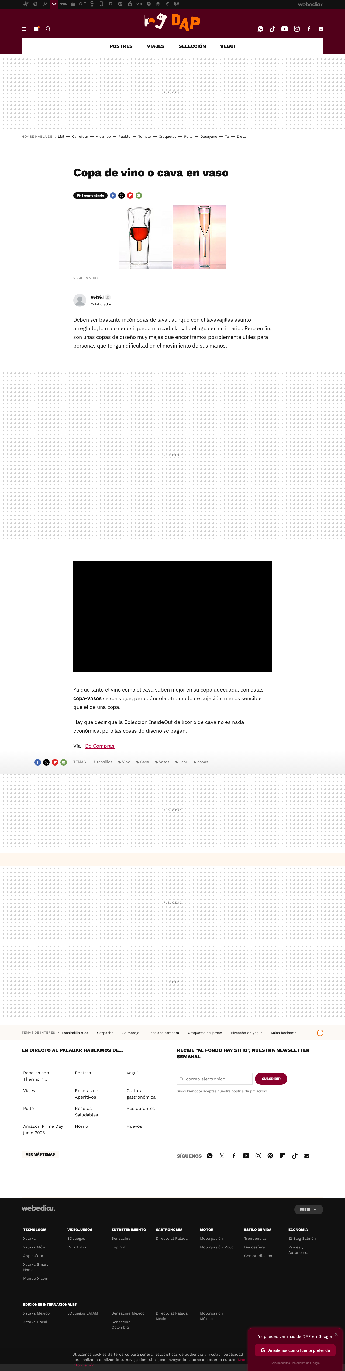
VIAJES (155, 46)
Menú (24, 28)
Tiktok (272, 28)
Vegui (132, 1072)
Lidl (61, 136)
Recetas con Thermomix (36, 1076)
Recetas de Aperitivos (86, 1094)
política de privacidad (249, 1091)
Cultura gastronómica (141, 1094)
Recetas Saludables (86, 1111)
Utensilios (103, 762)
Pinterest (270, 1155)
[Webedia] (38, 1208)
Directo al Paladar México (172, 1316)
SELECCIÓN (192, 46)
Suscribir (271, 1079)
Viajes (29, 1090)
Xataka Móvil (34, 1247)
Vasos (164, 762)
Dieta (241, 136)
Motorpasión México (211, 1316)
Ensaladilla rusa (75, 1033)
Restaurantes (141, 1108)
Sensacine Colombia (121, 1324)
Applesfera (33, 1256)
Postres (83, 1072)
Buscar (48, 28)
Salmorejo (131, 1033)
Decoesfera (254, 1247)
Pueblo (124, 136)
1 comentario (93, 195)
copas (202, 762)
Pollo (188, 136)
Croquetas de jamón (205, 1033)
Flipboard (130, 195)
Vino (126, 762)
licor (183, 762)
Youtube (284, 28)
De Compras (100, 745)
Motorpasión (211, 1238)
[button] (100, 297)
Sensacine (121, 1238)
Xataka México (36, 1313)
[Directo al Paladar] (172, 22)
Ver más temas (40, 1154)
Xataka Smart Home (35, 1267)
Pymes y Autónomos (298, 1250)
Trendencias (255, 1238)
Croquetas (167, 136)
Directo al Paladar (172, 1238)
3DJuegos (76, 1238)
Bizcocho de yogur (247, 1033)
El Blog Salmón (302, 1238)
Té (227, 136)
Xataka (29, 1238)
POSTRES (121, 46)
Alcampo (103, 136)
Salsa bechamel (285, 1033)
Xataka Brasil (35, 1322)
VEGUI (227, 46)
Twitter (121, 195)
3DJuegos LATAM (82, 1313)
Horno (81, 1126)
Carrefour (80, 136)
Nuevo (36, 28)
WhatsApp (260, 28)
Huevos (134, 1126)
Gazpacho (106, 1033)
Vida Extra (77, 1247)
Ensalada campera (164, 1033)
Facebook (309, 28)
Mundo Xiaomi (36, 1278)
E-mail (321, 28)
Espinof (119, 1247)
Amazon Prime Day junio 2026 (43, 1129)
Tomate (144, 136)
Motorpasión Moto (216, 1247)
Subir (305, 1209)
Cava (144, 762)
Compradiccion (258, 1256)
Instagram (296, 28)
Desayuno (209, 136)
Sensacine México (128, 1313)
